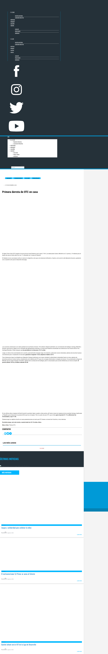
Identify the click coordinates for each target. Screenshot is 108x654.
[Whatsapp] (10, 433)
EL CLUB (12, 12)
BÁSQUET (13, 22)
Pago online (17, 31)
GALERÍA (12, 24)
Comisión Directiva (19, 18)
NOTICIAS (13, 20)
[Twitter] (8, 433)
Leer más (79, 534)
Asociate (17, 29)
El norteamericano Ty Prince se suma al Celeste (18, 574)
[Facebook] (5, 433)
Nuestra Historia (19, 16)
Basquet (4, 525)
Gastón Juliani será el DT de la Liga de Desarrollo (18, 644)
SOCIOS (12, 26)
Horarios (17, 33)
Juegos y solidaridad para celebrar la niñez (16, 527)
